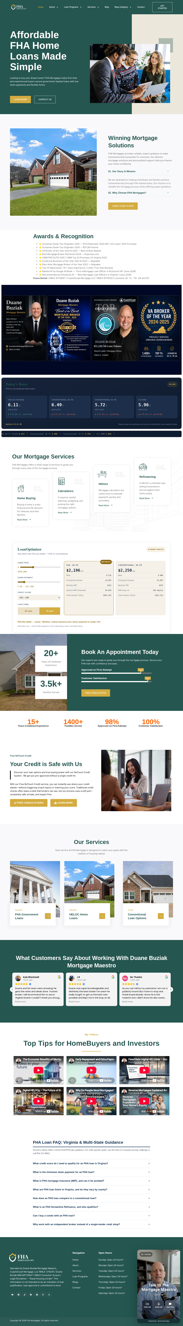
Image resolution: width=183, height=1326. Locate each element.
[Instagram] (43, 1294)
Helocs (103, 483)
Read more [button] (20, 1001)
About (52, 7)
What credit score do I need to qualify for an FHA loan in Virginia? (70, 1163)
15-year (49, 611)
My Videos (91, 1034)
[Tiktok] (24, 1294)
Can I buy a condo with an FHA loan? (54, 1215)
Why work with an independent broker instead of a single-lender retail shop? (76, 1224)
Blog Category (121, 7)
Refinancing (147, 476)
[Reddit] (36, 1294)
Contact (141, 7)
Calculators (65, 491)
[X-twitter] (49, 1294)
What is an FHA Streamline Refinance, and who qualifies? (65, 1207)
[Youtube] (12, 1294)
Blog (107, 7)
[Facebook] (30, 1294)
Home (40, 7)
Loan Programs (71, 7)
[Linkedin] (18, 1294)
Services (91, 7)
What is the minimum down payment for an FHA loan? (63, 1172)
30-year (28, 611)
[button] (171, 989)
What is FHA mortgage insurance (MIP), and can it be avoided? (68, 1180)
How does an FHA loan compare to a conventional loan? (64, 1198)
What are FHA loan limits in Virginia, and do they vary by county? (70, 1189)
